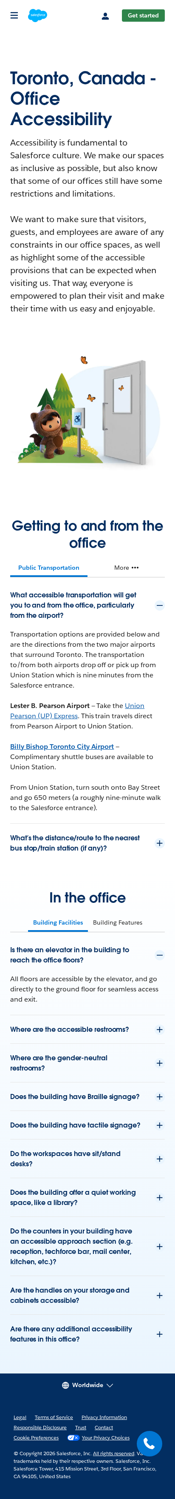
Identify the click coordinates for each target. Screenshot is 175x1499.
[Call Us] (149, 1443)
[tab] (49, 567)
